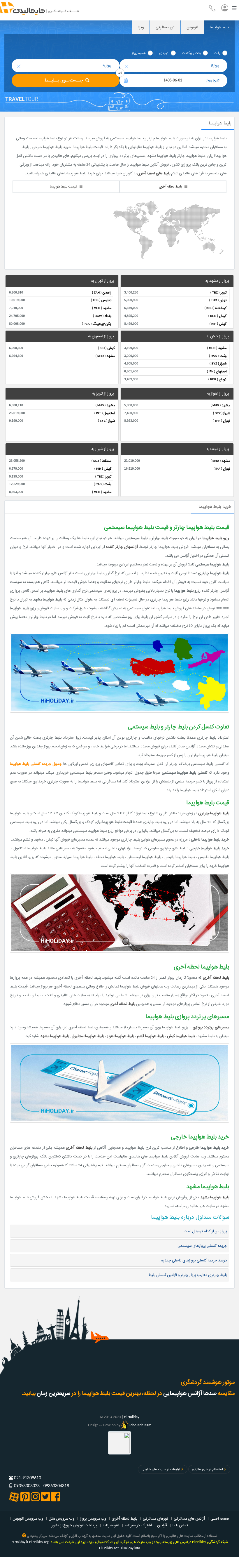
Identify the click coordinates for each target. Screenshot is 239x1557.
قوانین (162, 1525)
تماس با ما (180, 1525)
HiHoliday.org (39, 1542)
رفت (217, 53)
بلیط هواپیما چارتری (213, 813)
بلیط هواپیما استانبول (88, 1036)
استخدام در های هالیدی (207, 1469)
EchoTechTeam (140, 1425)
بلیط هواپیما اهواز (120, 1036)
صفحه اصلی (219, 1518)
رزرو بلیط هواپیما (216, 538)
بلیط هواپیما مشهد (54, 1036)
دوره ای (163, 53)
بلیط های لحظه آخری (153, 173)
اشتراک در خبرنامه (138, 1525)
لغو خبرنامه (111, 1525)
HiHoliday (131, 1417)
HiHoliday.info (129, 1548)
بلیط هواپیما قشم (150, 1036)
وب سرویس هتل (61, 1518)
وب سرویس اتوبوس (28, 1518)
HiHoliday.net (109, 1548)
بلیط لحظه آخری (216, 977)
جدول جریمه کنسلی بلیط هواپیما (36, 764)
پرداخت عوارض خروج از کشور (74, 1525)
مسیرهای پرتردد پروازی (211, 1027)
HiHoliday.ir (19, 1542)
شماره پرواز (138, 53)
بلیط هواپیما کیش (181, 1036)
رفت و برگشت (191, 53)
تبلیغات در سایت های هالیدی (161, 1469)
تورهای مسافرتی (155, 1518)
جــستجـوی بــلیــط (63, 80)
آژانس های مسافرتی (189, 1518)
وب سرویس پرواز (93, 1518)
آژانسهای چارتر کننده (122, 546)
